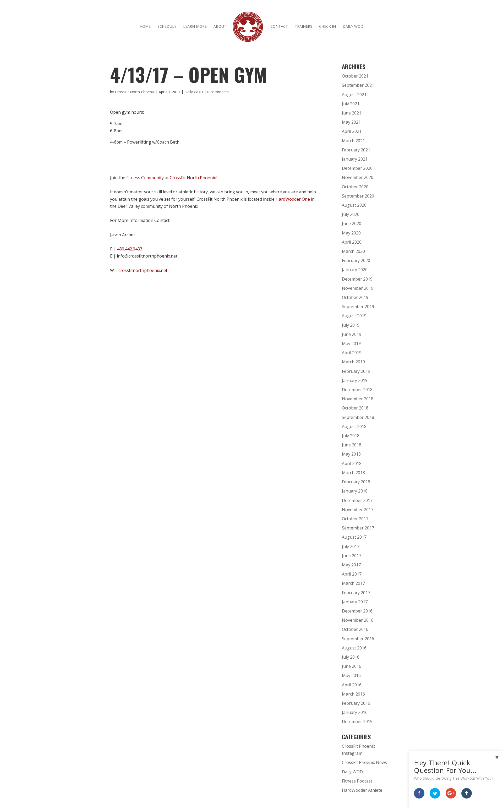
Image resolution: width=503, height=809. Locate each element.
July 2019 (350, 325)
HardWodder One (293, 199)
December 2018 (357, 389)
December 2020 (357, 168)
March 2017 (353, 583)
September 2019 (358, 306)
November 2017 (357, 509)
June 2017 (351, 556)
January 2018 (355, 491)
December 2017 (357, 500)
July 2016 (350, 657)
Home (145, 27)
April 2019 (352, 353)
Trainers (303, 27)
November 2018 (357, 399)
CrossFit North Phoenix (135, 91)
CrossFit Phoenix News (364, 762)
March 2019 (353, 362)
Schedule (166, 27)
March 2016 (353, 694)
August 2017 (354, 537)
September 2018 (358, 417)
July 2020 (350, 214)
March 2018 (353, 472)
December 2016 (357, 611)
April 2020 (352, 242)
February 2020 (356, 260)
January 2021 (355, 159)
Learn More (195, 27)
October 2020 (355, 187)
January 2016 (355, 712)
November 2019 (357, 288)
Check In (327, 27)
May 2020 (351, 233)
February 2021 (356, 150)
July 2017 (350, 546)
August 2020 (354, 205)
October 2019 (355, 297)
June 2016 (351, 666)
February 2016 (356, 703)
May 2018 (351, 454)
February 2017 (356, 592)
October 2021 (355, 76)
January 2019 (355, 380)
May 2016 (351, 675)
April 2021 (352, 131)
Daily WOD (353, 27)
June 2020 (351, 223)
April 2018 (352, 463)
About (220, 27)
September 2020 (358, 196)
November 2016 (357, 620)
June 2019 (351, 334)
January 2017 (355, 602)
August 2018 (354, 426)
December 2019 (357, 279)
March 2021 (353, 141)
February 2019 (356, 371)
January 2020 (355, 269)
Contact (279, 27)
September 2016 (358, 639)
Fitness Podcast (357, 781)
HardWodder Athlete (362, 790)
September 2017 (358, 528)
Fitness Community (145, 178)
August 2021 (354, 94)
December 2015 (357, 721)
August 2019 (354, 316)
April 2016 (352, 685)
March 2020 (353, 251)
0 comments (218, 91)
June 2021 (351, 113)
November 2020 (357, 177)
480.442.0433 (129, 249)
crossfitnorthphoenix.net (142, 270)
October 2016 (355, 629)
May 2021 (351, 122)
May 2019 (351, 343)
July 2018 (350, 436)
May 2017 (351, 565)
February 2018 (356, 482)
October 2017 (355, 519)
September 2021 (358, 85)
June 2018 (351, 445)
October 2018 (355, 408)
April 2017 (352, 574)
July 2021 (350, 104)
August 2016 (354, 648)
